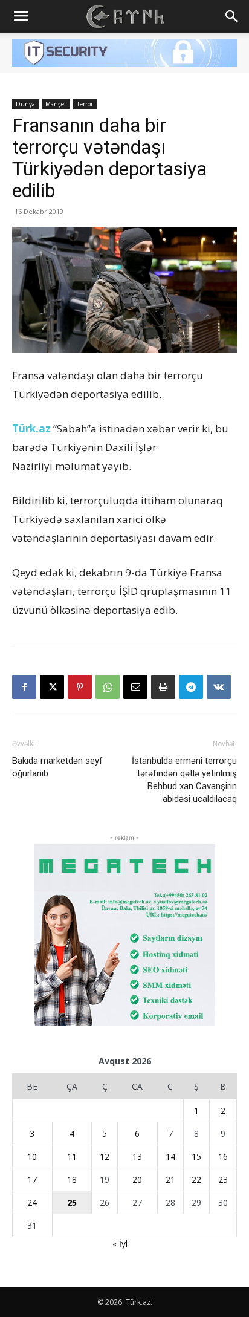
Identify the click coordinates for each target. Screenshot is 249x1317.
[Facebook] (24, 687)
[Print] (163, 687)
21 (170, 1179)
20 (137, 1179)
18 (72, 1179)
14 (170, 1156)
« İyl (120, 1243)
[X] (52, 687)
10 (32, 1156)
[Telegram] (191, 687)
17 (32, 1179)
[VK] (219, 687)
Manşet (55, 104)
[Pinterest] (80, 687)
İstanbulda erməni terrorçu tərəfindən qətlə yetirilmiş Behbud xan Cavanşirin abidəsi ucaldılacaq (184, 779)
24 (32, 1202)
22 (196, 1179)
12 (104, 1156)
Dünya (25, 104)
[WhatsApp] (107, 687)
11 (72, 1156)
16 (223, 1156)
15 (196, 1156)
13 (137, 1156)
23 (223, 1179)
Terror (85, 104)
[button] (20, 16)
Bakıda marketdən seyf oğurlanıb (57, 767)
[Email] (135, 687)
